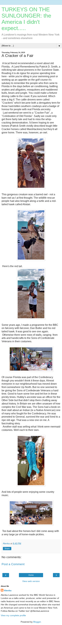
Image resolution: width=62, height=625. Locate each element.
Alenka (7, 590)
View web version (31, 581)
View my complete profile (13, 615)
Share (7, 548)
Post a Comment (13, 564)
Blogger (37, 622)
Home (31, 575)
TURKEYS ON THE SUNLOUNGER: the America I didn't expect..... (26, 18)
